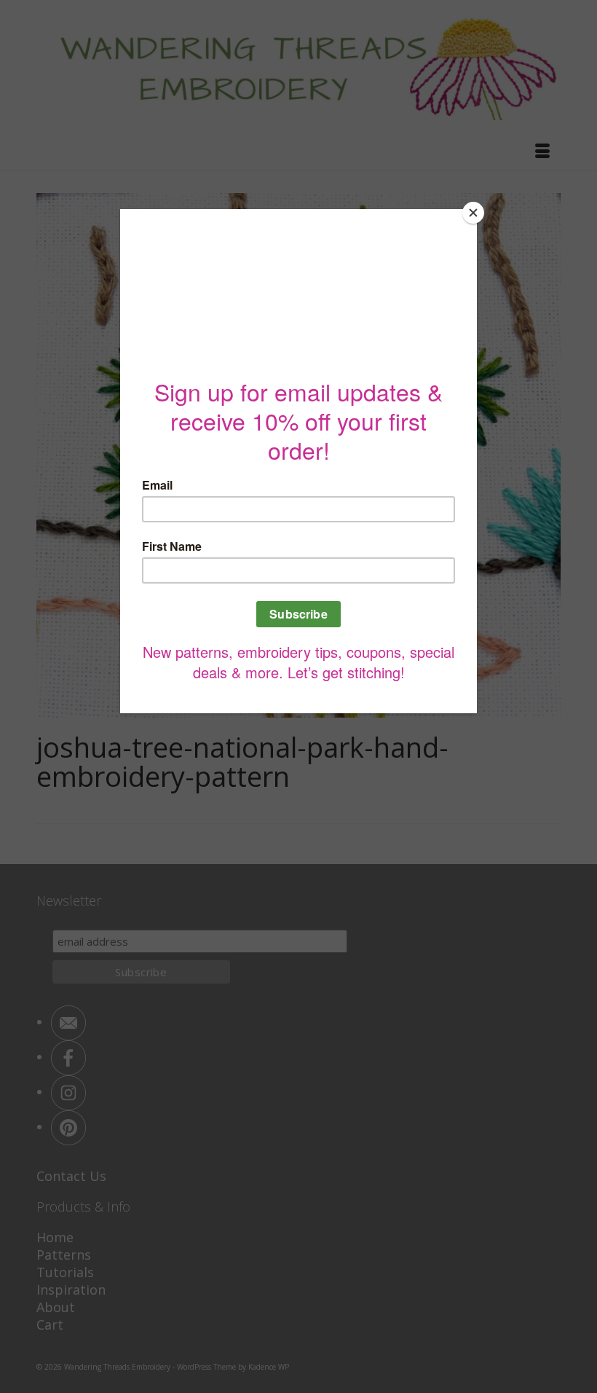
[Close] (473, 213)
